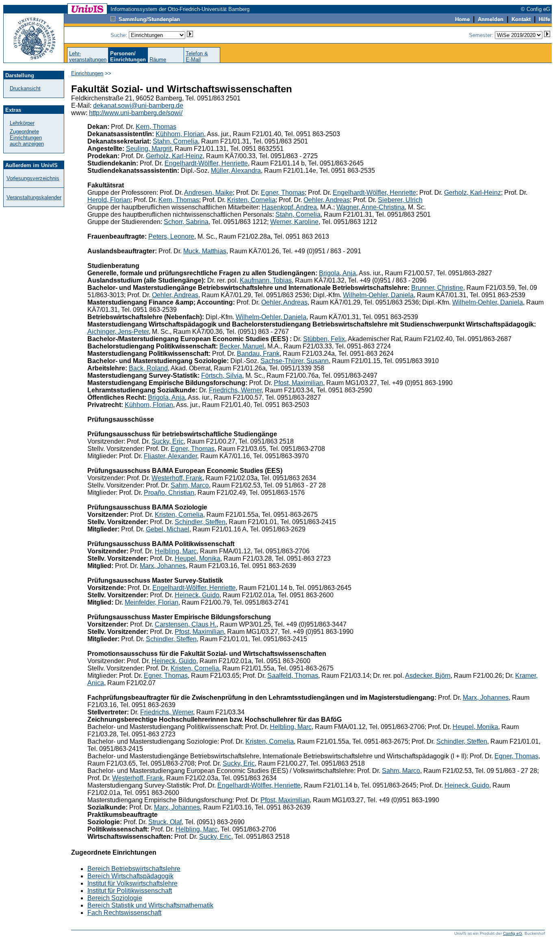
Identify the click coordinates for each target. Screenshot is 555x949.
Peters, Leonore (171, 236)
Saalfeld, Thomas (292, 675)
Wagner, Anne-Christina (370, 207)
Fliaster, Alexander (170, 456)
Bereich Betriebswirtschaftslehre (133, 868)
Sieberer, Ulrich (400, 199)
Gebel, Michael (167, 529)
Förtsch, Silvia (221, 375)
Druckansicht (25, 88)
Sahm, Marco (190, 485)
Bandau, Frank (258, 353)
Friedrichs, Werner (235, 390)
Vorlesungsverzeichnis (33, 178)
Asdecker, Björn (428, 675)
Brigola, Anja (337, 273)
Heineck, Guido (197, 595)
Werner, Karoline (294, 221)
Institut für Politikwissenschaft (129, 890)
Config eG (512, 933)
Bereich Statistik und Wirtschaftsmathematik (150, 905)
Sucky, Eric (168, 441)
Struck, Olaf (165, 821)
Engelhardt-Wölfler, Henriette (206, 163)
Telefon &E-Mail (197, 56)
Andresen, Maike (208, 192)
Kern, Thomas (156, 126)
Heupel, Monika (197, 558)
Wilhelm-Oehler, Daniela (378, 295)
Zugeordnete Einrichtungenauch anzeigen (27, 137)
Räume (158, 60)
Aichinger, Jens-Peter (118, 331)
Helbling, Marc (176, 551)
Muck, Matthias (204, 251)
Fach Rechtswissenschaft (124, 912)
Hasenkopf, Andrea (289, 207)
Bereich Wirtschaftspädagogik (130, 876)
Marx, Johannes (163, 565)
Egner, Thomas (283, 192)
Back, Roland (148, 368)
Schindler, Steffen (200, 521)
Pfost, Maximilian (298, 382)
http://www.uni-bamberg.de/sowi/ (135, 112)
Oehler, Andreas (327, 199)
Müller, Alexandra (236, 170)
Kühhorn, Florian (180, 134)
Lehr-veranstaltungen (87, 56)
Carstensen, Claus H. (186, 624)
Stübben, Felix (324, 338)
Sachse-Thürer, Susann (294, 360)
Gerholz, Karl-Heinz (174, 155)
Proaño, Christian (169, 492)
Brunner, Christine (437, 287)
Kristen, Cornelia (251, 199)
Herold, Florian (108, 199)
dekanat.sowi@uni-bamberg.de (138, 105)
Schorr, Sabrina (186, 221)
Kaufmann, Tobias (266, 280)
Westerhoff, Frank (177, 477)
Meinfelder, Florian (151, 602)
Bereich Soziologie (114, 898)
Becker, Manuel (241, 346)
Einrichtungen (87, 73)
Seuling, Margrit (148, 148)
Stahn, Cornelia (175, 141)
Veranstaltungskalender (34, 197)
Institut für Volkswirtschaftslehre (132, 883)
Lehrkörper (22, 123)
